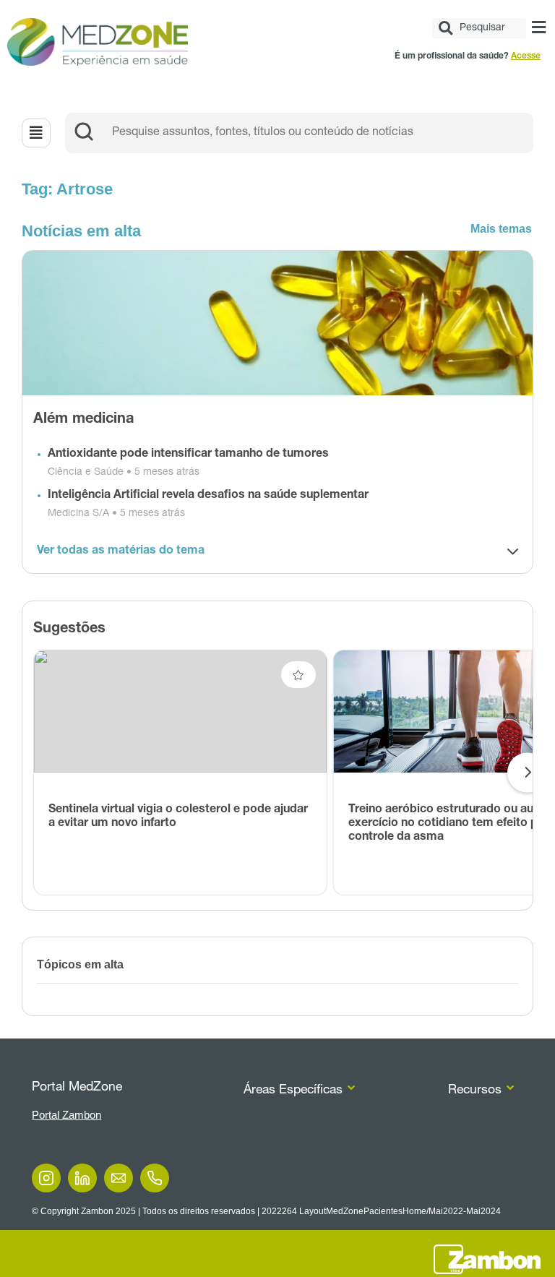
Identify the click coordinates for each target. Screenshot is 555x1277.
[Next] (527, 773)
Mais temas (501, 229)
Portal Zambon (66, 1115)
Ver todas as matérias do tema (121, 551)
